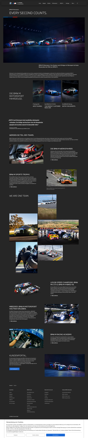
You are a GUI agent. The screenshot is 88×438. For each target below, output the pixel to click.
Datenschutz (29, 397)
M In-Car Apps (12, 403)
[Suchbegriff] (77, 3)
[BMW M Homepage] (12, 3)
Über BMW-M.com (30, 392)
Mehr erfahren (55, 159)
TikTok (46, 396)
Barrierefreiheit (30, 403)
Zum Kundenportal (13, 368)
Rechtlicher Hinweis (30, 399)
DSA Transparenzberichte (32, 406)
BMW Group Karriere (66, 397)
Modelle (48, 3)
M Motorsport (12, 397)
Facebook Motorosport (49, 401)
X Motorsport (47, 403)
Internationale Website (66, 392)
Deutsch (11, 385)
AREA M (10, 399)
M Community (12, 401)
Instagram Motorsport (49, 399)
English (15, 385)
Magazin (44, 3)
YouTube (46, 397)
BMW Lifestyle (65, 394)
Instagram (46, 392)
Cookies (28, 405)
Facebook (46, 394)
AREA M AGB (29, 408)
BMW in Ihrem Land (66, 396)
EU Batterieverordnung (31, 401)
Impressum (29, 396)
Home (40, 3)
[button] (55, 3)
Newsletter (29, 394)
